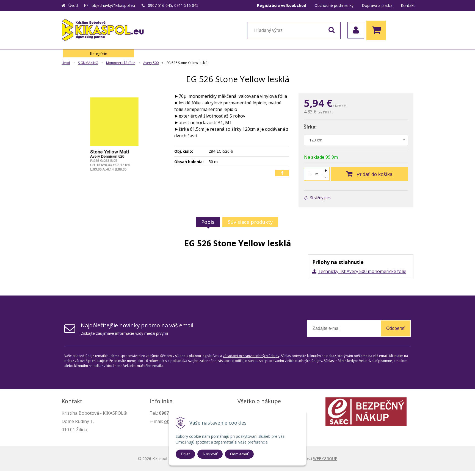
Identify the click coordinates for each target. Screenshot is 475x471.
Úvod (73, 5)
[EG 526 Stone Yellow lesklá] (114, 134)
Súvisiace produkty (250, 222)
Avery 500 (151, 62)
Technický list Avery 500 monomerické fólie (362, 271)
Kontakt (408, 5)
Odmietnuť (239, 454)
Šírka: (310, 127)
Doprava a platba (377, 5)
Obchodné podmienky (334, 5)
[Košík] (377, 30)
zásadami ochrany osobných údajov (251, 355)
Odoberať (395, 328)
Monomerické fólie (120, 62)
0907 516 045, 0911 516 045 (173, 5)
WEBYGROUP (325, 458)
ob (167, 421)
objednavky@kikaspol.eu (113, 5)
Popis (207, 222)
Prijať (185, 454)
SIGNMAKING (88, 62)
